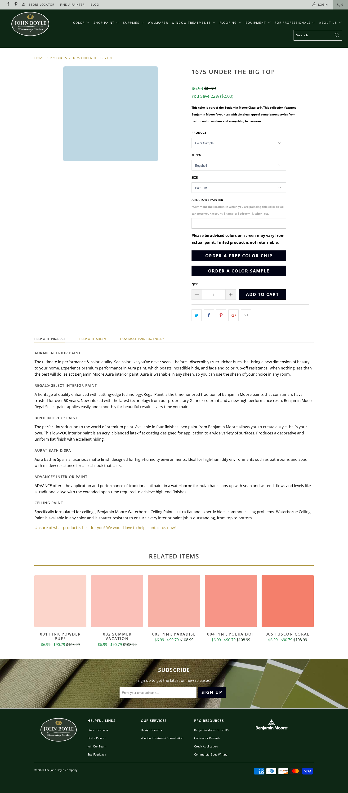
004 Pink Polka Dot (231, 601)
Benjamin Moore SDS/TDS (211, 730)
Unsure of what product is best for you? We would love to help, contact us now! (105, 527)
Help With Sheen (92, 339)
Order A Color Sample (238, 271)
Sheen (196, 155)
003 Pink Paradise (174, 601)
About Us (328, 23)
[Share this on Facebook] (209, 315)
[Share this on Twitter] (197, 315)
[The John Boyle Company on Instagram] (23, 5)
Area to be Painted (238, 206)
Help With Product (49, 339)
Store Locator (41, 5)
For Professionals (293, 23)
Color (79, 23)
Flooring (228, 23)
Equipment (256, 23)
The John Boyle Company (61, 770)
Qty (195, 284)
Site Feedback (97, 754)
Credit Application (206, 746)
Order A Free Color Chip (238, 255)
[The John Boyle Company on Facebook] (8, 5)
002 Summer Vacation (117, 601)
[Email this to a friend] (246, 315)
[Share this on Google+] (233, 315)
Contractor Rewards (207, 738)
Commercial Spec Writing (211, 754)
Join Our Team (97, 746)
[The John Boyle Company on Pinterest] (15, 5)
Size (195, 177)
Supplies (131, 23)
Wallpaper (158, 23)
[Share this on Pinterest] (221, 315)
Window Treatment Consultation (162, 738)
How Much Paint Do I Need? (142, 339)
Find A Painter (72, 5)
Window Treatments (192, 23)
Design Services (151, 730)
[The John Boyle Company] (30, 23)
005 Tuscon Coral (288, 601)
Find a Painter (97, 738)
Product (199, 132)
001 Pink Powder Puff (60, 601)
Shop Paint (104, 23)
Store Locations (98, 730)
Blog (94, 5)
